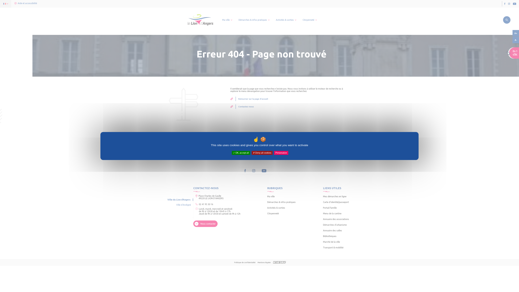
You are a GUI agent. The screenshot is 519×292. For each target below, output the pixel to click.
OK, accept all (242, 153)
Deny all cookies (263, 153)
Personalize (281, 153)
